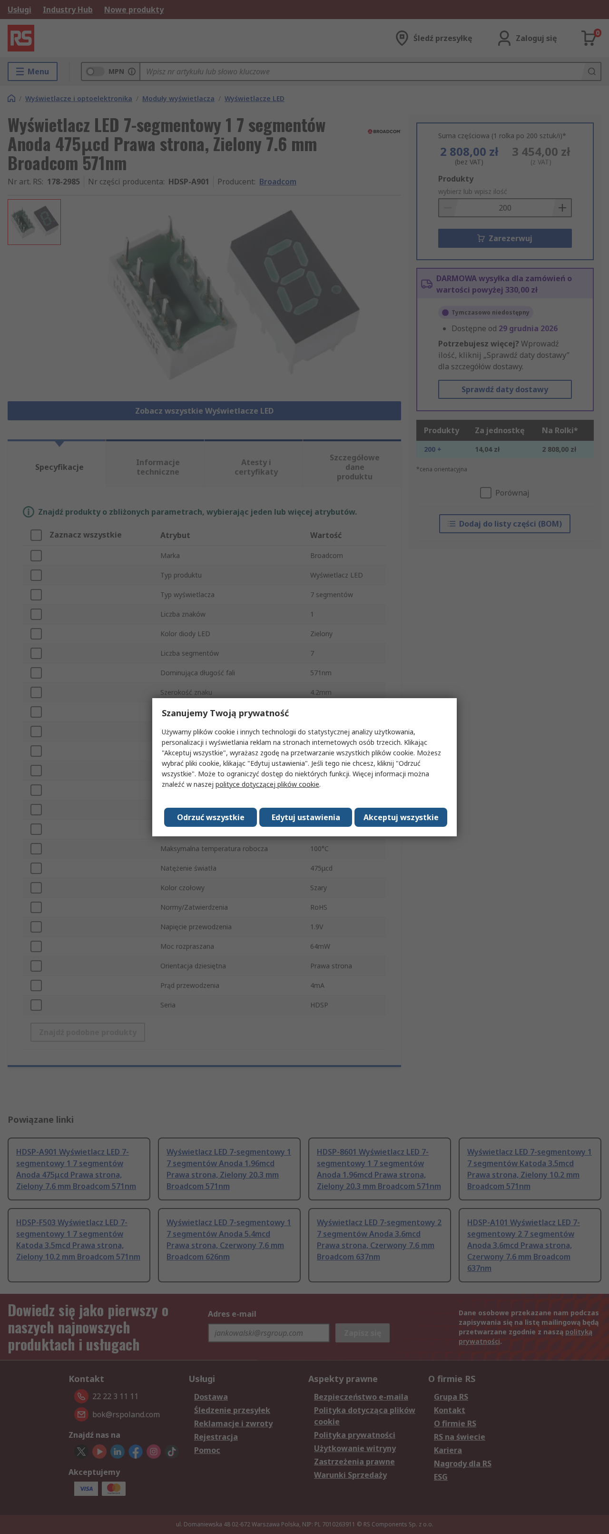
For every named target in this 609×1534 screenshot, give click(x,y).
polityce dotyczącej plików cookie (267, 784)
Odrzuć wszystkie (211, 817)
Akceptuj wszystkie (401, 817)
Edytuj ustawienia (306, 817)
